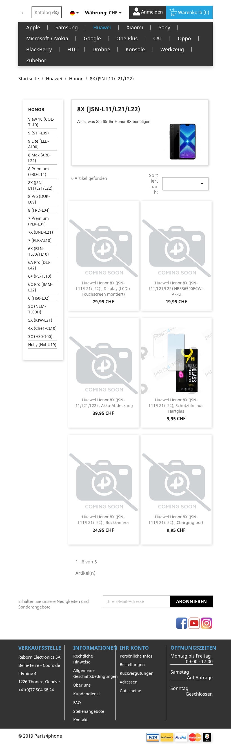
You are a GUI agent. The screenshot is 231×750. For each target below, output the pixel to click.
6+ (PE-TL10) (39, 276)
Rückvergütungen (137, 673)
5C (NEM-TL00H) (37, 309)
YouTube (194, 623)
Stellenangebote (88, 711)
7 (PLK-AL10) (40, 240)
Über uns (82, 685)
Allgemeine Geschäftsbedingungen (95, 673)
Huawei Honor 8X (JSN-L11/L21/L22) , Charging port (176, 519)
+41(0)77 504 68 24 (36, 690)
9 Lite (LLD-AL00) (38, 143)
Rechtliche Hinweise (83, 659)
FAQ (77, 702)
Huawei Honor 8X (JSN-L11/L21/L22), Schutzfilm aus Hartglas (176, 405)
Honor (36, 109)
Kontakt (80, 719)
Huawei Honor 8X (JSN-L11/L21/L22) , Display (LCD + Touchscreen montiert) (103, 288)
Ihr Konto (134, 647)
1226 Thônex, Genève (39, 681)
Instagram (206, 623)
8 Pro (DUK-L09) (39, 199)
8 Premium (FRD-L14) (38, 171)
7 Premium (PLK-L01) (38, 221)
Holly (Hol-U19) (42, 344)
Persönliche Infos (136, 656)
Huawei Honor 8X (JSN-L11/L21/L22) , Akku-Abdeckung (103, 402)
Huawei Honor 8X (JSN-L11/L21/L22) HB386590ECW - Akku (176, 288)
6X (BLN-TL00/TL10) (38, 251)
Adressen (128, 682)
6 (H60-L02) (39, 298)
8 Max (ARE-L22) (39, 157)
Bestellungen (132, 664)
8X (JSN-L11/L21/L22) (40, 185)
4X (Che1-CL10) (42, 328)
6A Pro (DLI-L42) (39, 265)
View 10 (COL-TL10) (41, 121)
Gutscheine (130, 690)
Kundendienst (86, 693)
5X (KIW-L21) (40, 320)
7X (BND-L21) (40, 232)
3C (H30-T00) (40, 336)
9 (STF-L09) (38, 133)
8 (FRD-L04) (39, 210)
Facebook (181, 623)
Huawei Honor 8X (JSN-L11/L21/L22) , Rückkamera (103, 519)
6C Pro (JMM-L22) (40, 287)
